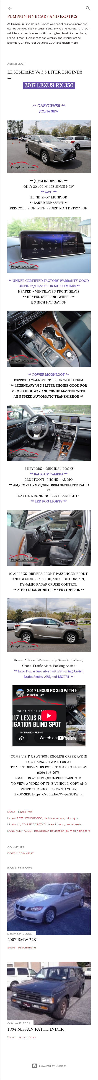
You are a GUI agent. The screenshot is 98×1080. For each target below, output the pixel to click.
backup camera (54, 818)
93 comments (27, 947)
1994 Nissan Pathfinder (35, 1029)
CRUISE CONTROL (34, 824)
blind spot (72, 818)
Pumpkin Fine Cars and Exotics (42, 16)
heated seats (74, 824)
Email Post (25, 811)
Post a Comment (20, 853)
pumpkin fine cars (78, 830)
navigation (57, 830)
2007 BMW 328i (22, 940)
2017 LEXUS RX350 (29, 818)
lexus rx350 (41, 830)
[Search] (88, 7)
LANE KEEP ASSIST (20, 830)
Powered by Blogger (52, 1065)
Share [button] (11, 811)
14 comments (27, 1037)
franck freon (56, 824)
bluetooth (13, 824)
